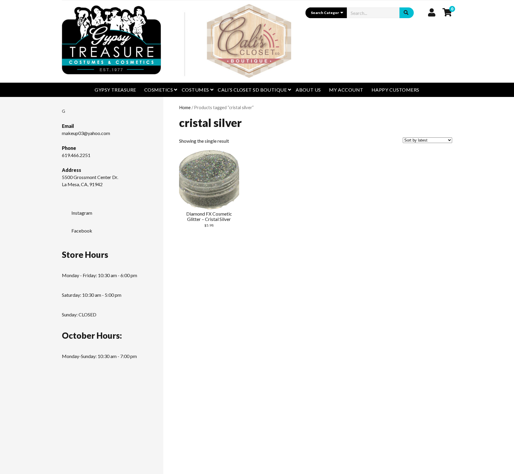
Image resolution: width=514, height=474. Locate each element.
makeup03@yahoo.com (86, 133)
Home (185, 107)
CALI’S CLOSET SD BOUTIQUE (252, 89)
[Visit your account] (431, 12)
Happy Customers (395, 89)
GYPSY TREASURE (115, 89)
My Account (346, 89)
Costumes (195, 89)
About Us (308, 89)
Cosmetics (158, 89)
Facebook (81, 230)
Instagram (81, 213)
